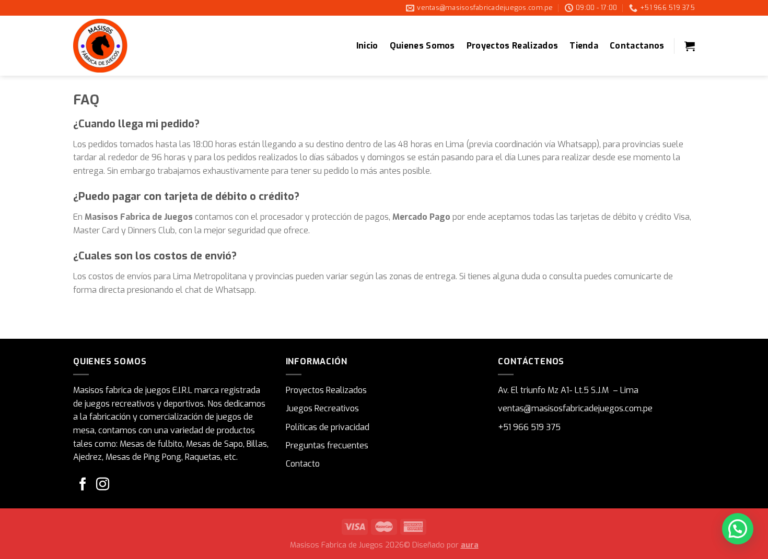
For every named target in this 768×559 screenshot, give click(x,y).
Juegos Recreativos (322, 408)
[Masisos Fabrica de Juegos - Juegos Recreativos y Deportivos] (125, 46)
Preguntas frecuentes (327, 445)
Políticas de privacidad (327, 427)
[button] (737, 528)
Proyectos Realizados (512, 45)
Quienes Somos (422, 45)
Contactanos (637, 45)
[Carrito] (689, 45)
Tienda (583, 45)
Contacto (303, 463)
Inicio (367, 45)
